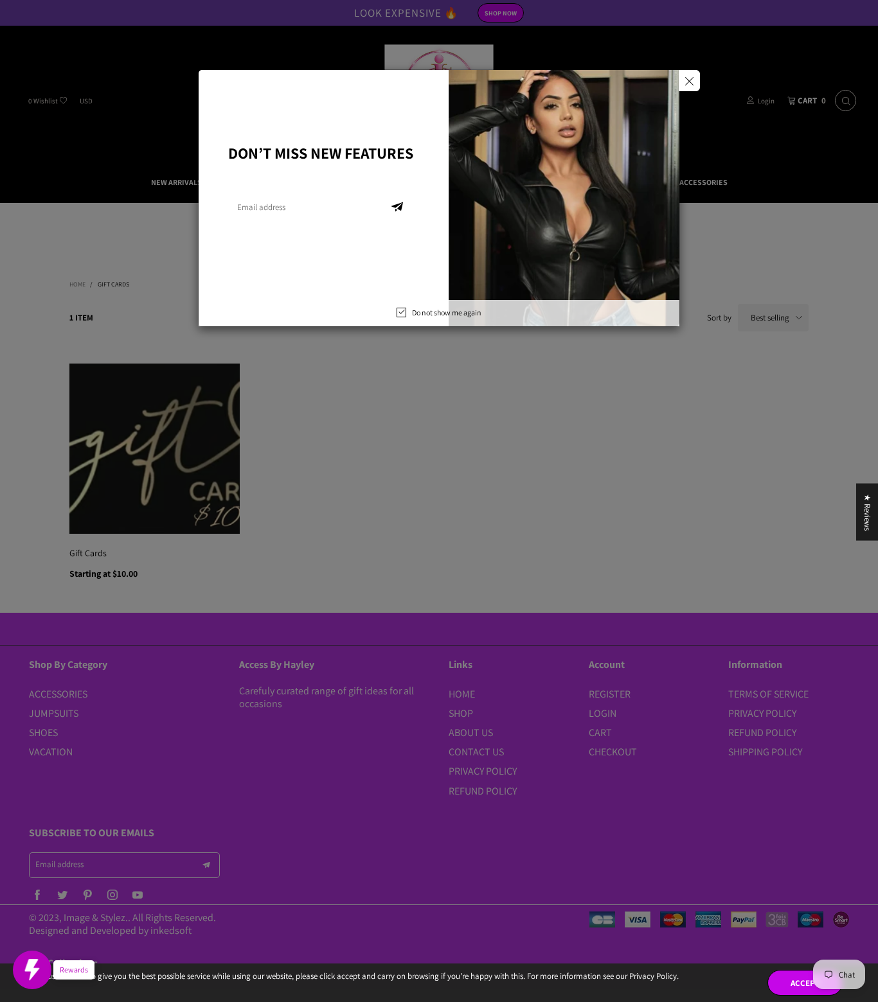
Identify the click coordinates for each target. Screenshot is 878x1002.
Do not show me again (446, 312)
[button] (397, 207)
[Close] (689, 80)
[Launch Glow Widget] (32, 970)
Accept (805, 983)
